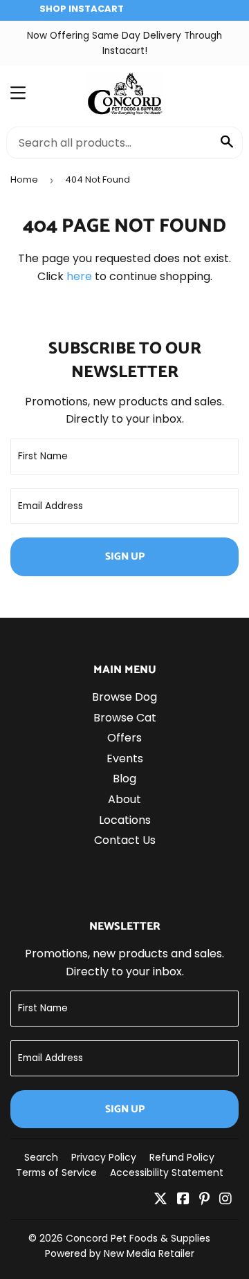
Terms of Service (56, 1172)
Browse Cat (124, 718)
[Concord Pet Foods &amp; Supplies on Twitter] (160, 1200)
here (79, 276)
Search (41, 1157)
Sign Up (125, 556)
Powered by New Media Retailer (119, 1253)
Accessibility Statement (166, 1172)
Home (24, 179)
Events (125, 758)
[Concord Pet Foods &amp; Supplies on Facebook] (183, 1200)
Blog (124, 778)
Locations (125, 820)
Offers (124, 738)
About (124, 799)
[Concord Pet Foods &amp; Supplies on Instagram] (225, 1200)
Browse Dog (124, 697)
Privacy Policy (103, 1157)
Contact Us (125, 840)
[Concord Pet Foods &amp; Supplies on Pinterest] (204, 1200)
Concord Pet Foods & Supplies (138, 1238)
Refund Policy (181, 1157)
